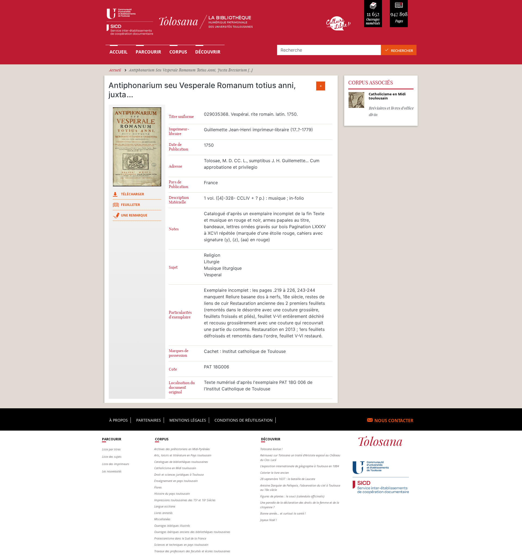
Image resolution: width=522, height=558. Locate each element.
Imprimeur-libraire (179, 131)
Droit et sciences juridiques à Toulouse (179, 474)
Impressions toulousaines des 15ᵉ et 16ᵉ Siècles (185, 500)
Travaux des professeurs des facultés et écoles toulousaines (192, 551)
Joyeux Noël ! (268, 520)
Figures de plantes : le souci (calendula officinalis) (292, 496)
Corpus (178, 52)
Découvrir (207, 52)
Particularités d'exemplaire (180, 314)
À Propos (118, 420)
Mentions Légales (187, 420)
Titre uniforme (181, 116)
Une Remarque (134, 215)
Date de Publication (178, 147)
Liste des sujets (112, 456)
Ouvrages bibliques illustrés (172, 525)
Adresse (175, 166)
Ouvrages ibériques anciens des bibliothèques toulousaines (192, 532)
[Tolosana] (207, 23)
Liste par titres (111, 449)
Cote (173, 369)
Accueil (119, 52)
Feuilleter (130, 204)
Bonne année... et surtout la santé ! (283, 513)
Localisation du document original (182, 387)
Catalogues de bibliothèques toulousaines (181, 462)
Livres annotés (163, 513)
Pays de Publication (178, 184)
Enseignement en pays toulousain (176, 481)
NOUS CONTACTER (394, 421)
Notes (174, 229)
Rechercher (402, 50)
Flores (158, 487)
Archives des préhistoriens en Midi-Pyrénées (182, 449)
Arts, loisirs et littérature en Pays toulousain (182, 455)
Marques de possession (178, 353)
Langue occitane (164, 506)
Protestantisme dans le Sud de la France (180, 538)
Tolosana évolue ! (271, 449)
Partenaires (148, 420)
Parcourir (148, 52)
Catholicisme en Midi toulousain (175, 468)
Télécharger (132, 194)
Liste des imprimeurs (115, 464)
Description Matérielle (179, 200)
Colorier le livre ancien (274, 473)
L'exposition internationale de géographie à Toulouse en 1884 (299, 466)
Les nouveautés (112, 471)
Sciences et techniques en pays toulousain (181, 545)
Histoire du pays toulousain (172, 493)
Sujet (173, 267)
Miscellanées (162, 519)
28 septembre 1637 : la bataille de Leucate (287, 479)
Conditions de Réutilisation (244, 420)
